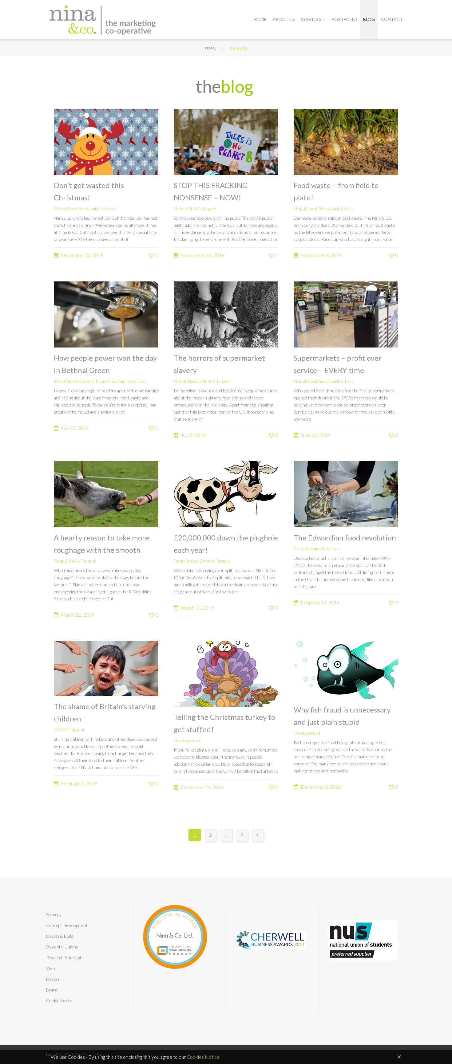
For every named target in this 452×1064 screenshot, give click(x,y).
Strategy (53, 914)
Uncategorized (187, 740)
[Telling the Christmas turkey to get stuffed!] (226, 673)
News (179, 208)
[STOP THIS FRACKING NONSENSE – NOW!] (226, 141)
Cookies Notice (203, 1057)
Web (50, 968)
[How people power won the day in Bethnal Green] (106, 314)
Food (72, 208)
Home (260, 19)
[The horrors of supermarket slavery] (226, 314)
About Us (284, 19)
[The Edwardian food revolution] (346, 493)
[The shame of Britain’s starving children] (106, 667)
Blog (369, 19)
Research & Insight (63, 957)
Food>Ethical (186, 560)
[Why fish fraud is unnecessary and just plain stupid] (346, 669)
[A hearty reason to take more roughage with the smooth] (106, 493)
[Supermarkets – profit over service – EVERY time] (346, 314)
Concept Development (67, 925)
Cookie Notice (59, 1000)
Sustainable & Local (97, 208)
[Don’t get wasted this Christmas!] (106, 141)
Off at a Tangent (201, 208)
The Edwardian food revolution (345, 537)
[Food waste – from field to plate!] (346, 141)
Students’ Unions (62, 946)
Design (52, 979)
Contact (392, 19)
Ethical (60, 208)
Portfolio (344, 19)
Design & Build (59, 936)
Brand (51, 989)
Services (311, 19)
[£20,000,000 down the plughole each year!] (226, 493)
